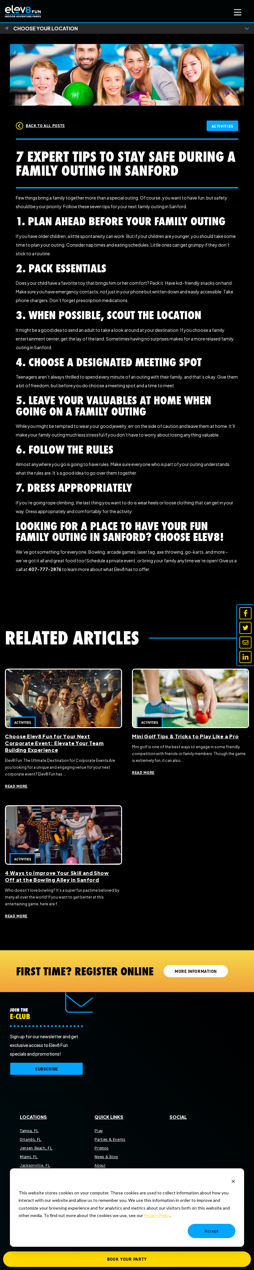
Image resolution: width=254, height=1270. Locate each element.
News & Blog (106, 1156)
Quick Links (108, 1117)
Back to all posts (45, 125)
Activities (223, 126)
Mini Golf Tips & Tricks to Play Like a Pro (185, 736)
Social (178, 1117)
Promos (101, 1148)
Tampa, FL (29, 1130)
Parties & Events (109, 1139)
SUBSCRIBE (46, 1069)
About (99, 1165)
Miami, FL (29, 1156)
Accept (211, 1230)
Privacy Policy (157, 1215)
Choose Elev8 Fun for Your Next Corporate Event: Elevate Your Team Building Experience (54, 743)
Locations (33, 1117)
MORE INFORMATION (196, 971)
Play (98, 1130)
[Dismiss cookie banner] (233, 1181)
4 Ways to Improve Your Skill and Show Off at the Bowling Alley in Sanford (57, 876)
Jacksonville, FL (35, 1165)
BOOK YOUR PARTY (127, 1259)
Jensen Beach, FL (36, 1148)
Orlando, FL (31, 1139)
